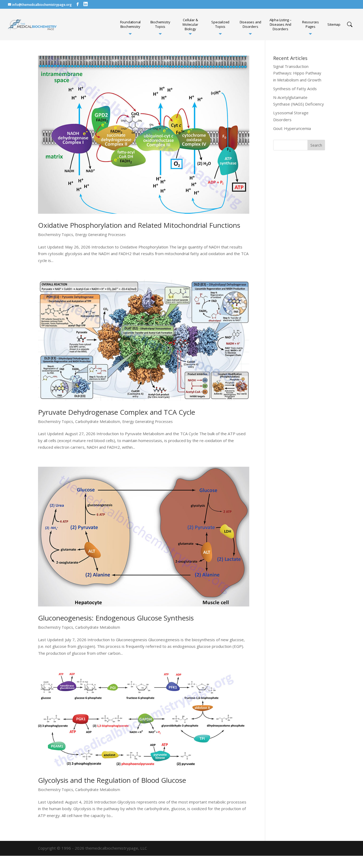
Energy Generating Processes (100, 234)
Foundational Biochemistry (130, 24)
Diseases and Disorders (250, 24)
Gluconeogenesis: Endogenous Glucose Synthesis (116, 618)
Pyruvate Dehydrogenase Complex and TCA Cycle (116, 412)
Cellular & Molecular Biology (190, 24)
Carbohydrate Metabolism (97, 421)
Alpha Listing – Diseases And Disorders (280, 24)
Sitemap (333, 24)
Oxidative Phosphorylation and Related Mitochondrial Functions (139, 225)
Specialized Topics (220, 24)
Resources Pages (310, 24)
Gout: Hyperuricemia (292, 128)
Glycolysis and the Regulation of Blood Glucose (112, 780)
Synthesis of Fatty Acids (295, 88)
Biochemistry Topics (160, 24)
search (349, 24)
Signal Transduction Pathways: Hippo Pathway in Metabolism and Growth (297, 73)
